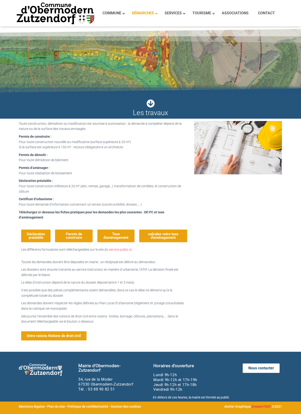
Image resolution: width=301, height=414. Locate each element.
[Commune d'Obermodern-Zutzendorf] (55, 13)
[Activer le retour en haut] (292, 404)
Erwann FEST (261, 406)
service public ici (120, 249)
